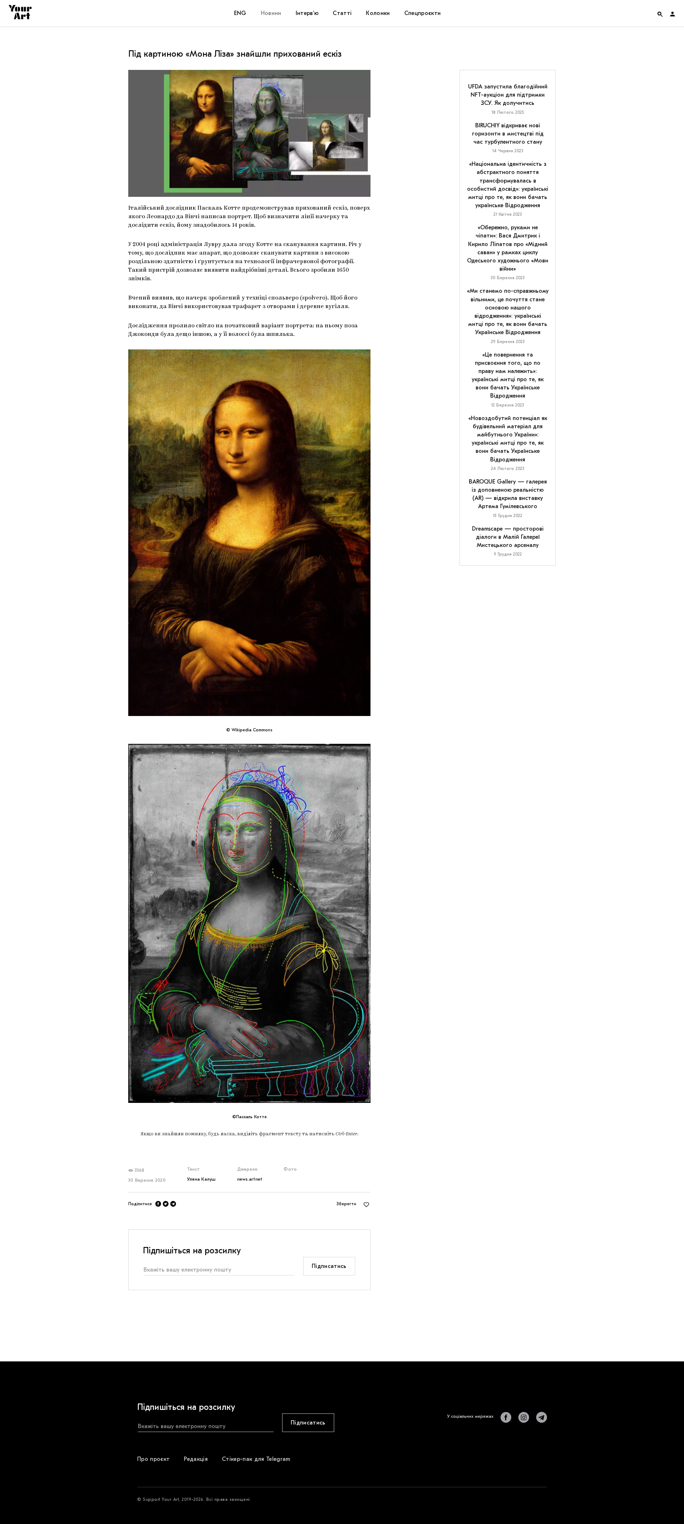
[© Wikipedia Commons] (249, 532)
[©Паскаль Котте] (249, 923)
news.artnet (250, 1179)
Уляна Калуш (201, 1179)
